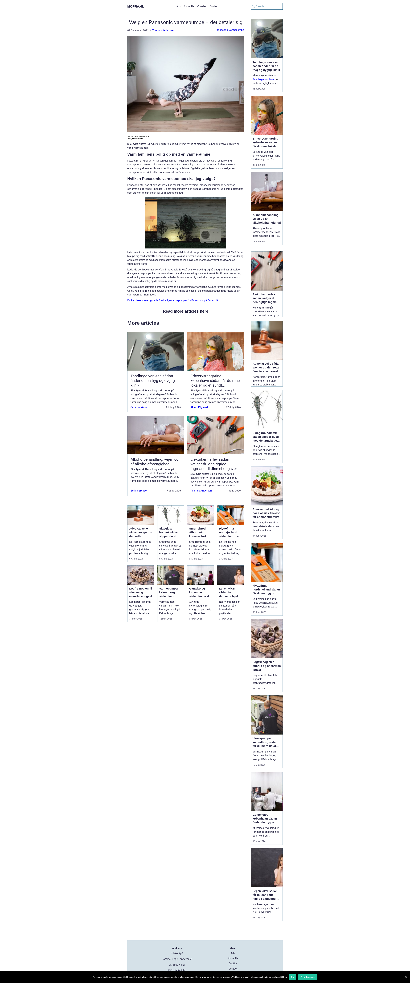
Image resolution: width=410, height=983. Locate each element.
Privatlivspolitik (308, 977)
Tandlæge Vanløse (263, 79)
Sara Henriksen (139, 407)
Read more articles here (185, 311)
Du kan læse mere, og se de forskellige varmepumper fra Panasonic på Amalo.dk (172, 300)
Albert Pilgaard (199, 407)
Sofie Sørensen (139, 490)
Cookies (201, 6)
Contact (213, 6)
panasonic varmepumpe (230, 29)
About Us (189, 6)
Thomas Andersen (163, 30)
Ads (178, 6)
